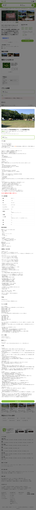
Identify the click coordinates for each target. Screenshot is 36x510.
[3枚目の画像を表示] (18, 126)
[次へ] (33, 118)
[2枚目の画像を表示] (17, 126)
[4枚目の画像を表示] (20, 126)
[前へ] (3, 118)
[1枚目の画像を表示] (15, 126)
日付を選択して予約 (18, 401)
